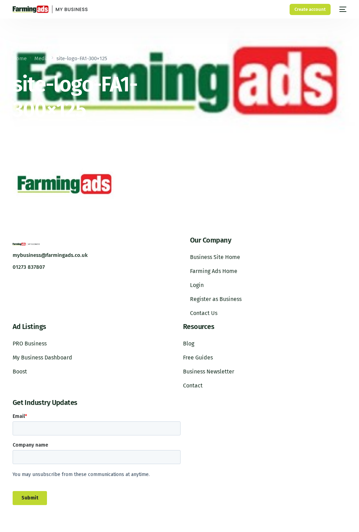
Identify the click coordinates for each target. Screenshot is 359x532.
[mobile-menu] (342, 9)
